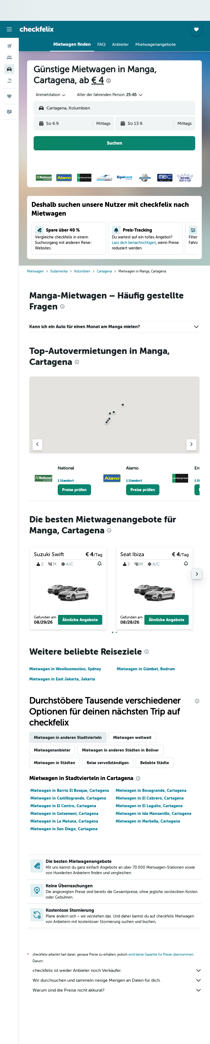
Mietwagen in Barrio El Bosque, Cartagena (69, 790)
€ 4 (97, 80)
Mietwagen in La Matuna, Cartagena (64, 821)
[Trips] (9, 96)
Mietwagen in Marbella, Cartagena (148, 821)
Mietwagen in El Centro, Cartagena (63, 806)
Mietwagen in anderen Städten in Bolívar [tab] (120, 750)
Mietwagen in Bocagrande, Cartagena (151, 790)
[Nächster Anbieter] (191, 444)
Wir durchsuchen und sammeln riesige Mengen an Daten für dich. (97, 980)
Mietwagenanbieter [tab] (52, 750)
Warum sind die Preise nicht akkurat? (68, 990)
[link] (74, 489)
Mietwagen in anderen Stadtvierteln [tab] (68, 737)
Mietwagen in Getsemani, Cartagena (64, 813)
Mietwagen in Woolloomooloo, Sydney (65, 669)
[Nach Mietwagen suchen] (9, 69)
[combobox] (51, 95)
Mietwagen (35, 271)
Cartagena (104, 271)
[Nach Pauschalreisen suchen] (9, 80)
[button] (9, 29)
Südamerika (59, 271)
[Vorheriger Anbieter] (37, 444)
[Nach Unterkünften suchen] (9, 57)
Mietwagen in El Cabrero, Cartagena (150, 798)
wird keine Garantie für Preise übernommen (160, 954)
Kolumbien (82, 271)
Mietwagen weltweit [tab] (132, 737)
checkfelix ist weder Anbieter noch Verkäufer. (77, 970)
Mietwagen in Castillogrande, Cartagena (68, 798)
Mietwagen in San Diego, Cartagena (64, 829)
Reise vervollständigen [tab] (108, 763)
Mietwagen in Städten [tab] (54, 763)
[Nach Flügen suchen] (9, 46)
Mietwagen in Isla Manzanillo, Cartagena (153, 813)
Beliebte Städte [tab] (154, 763)
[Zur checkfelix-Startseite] (37, 29)
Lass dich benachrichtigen (134, 243)
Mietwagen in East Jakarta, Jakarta (62, 679)
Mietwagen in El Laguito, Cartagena (149, 806)
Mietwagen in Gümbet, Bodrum (146, 669)
